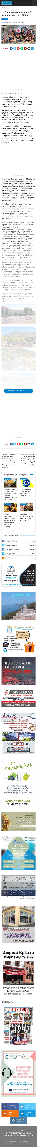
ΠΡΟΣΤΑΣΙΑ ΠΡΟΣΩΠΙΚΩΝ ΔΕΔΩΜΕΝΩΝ (18, 1133)
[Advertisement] (18, 69)
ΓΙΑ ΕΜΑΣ (31, 1136)
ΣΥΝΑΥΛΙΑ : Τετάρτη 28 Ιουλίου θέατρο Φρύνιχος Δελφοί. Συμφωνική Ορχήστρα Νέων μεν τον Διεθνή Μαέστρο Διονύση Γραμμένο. (9, 461)
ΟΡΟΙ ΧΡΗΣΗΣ (18, 1130)
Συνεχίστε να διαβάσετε (18, 391)
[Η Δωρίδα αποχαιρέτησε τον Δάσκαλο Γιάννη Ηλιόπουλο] (27, 507)
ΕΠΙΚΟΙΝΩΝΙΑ (21, 1136)
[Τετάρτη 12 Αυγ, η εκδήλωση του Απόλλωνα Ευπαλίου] (27, 483)
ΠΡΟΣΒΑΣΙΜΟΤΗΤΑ (9, 1136)
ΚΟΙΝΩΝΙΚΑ (5, 19)
